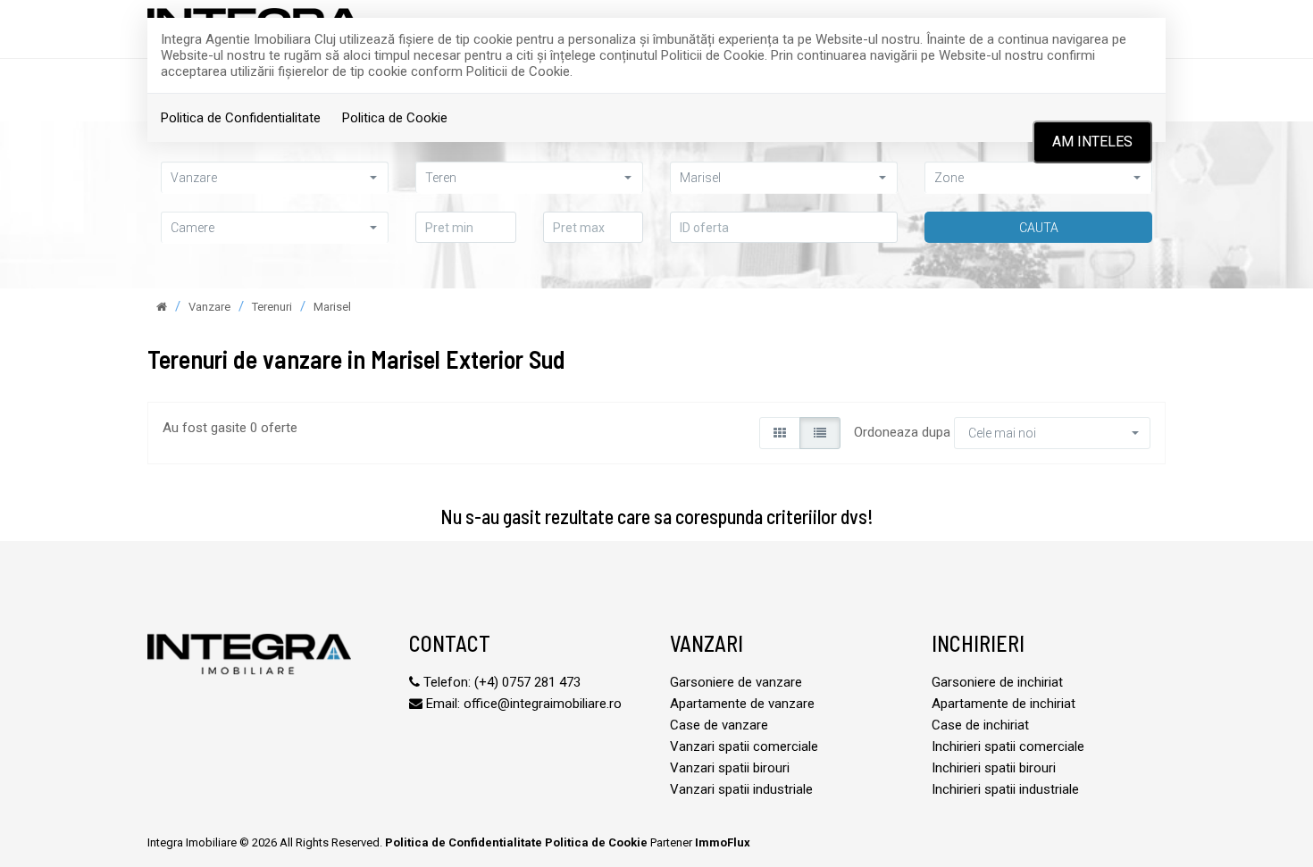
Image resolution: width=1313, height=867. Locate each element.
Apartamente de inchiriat (1003, 704)
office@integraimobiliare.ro (543, 704)
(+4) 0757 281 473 (527, 682)
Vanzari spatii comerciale (744, 746)
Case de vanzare (719, 725)
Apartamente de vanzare (742, 704)
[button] (275, 177)
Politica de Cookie (394, 118)
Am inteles (1092, 141)
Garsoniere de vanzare (736, 682)
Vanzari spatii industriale (741, 789)
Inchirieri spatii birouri (994, 768)
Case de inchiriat (980, 725)
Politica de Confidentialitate (241, 118)
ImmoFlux (722, 842)
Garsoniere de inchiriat (997, 682)
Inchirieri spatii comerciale (1008, 746)
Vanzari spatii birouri (730, 768)
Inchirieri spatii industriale (1005, 789)
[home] (161, 306)
